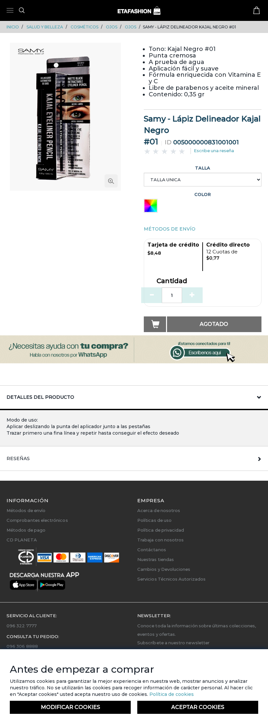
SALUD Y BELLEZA (44, 26)
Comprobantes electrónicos (37, 520)
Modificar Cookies (70, 707)
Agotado (214, 324)
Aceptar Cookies (197, 707)
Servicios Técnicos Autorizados (171, 579)
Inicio (13, 26)
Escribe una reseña (214, 150)
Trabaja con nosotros (160, 539)
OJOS (111, 26)
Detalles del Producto (40, 397)
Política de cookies (171, 694)
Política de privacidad (160, 530)
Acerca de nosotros (158, 510)
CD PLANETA (22, 539)
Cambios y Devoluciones (163, 569)
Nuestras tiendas (155, 559)
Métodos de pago (26, 530)
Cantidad (172, 281)
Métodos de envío (26, 510)
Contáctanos (151, 549)
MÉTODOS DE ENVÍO (169, 229)
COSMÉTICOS (84, 26)
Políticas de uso (154, 520)
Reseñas (18, 458)
